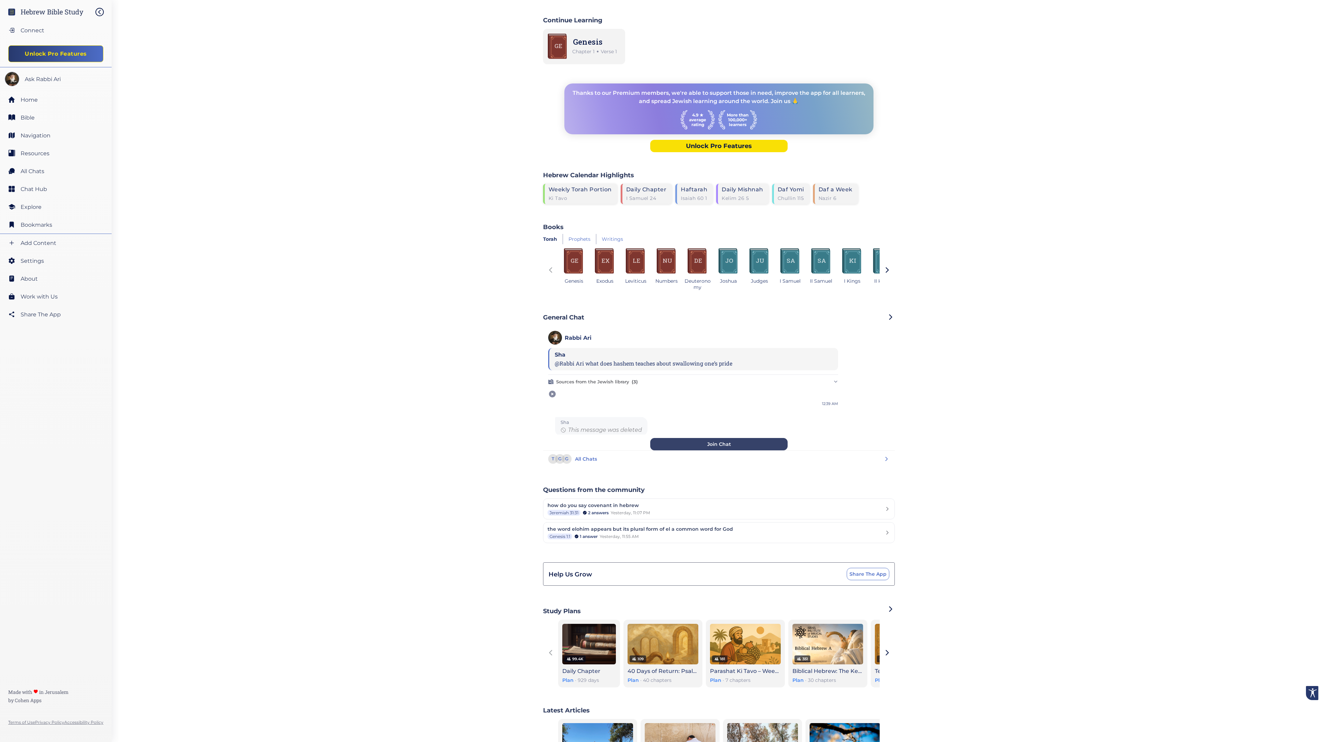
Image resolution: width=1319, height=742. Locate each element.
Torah (550, 239)
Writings (612, 239)
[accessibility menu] (1312, 693)
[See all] (891, 609)
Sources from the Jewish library (597, 381)
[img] (103, 12)
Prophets (579, 239)
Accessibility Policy (83, 722)
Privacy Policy (49, 722)
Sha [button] (565, 422)
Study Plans (562, 611)
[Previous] (550, 270)
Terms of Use (21, 722)
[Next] (887, 270)
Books (553, 227)
